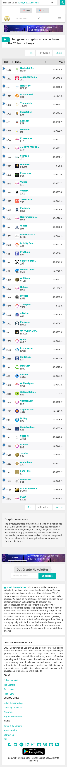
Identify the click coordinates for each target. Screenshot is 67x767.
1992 (8, 289)
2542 (8, 498)
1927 (8, 201)
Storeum (24, 157)
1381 (8, 78)
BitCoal (24, 297)
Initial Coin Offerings (13, 703)
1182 (8, 315)
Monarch (25, 130)
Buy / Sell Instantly (13, 716)
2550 (8, 245)
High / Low (9, 694)
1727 (8, 140)
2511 (8, 166)
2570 (8, 183)
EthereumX (26, 139)
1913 (8, 464)
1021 (8, 280)
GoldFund (25, 279)
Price (61, 62)
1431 (8, 367)
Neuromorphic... (29, 218)
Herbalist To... (27, 69)
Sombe (24, 454)
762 (8, 148)
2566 (8, 341)
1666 (8, 385)
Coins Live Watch (12, 680)
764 (8, 472)
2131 (8, 218)
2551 (8, 236)
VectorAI (24, 191)
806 (8, 87)
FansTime (25, 472)
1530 (8, 481)
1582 (8, 429)
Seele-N (24, 437)
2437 (8, 262)
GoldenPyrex (27, 384)
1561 (8, 210)
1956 (8, 175)
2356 (8, 358)
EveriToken (26, 113)
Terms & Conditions (13, 726)
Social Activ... (27, 428)
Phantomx (25, 174)
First (30, 52)
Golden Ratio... (28, 393)
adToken (24, 314)
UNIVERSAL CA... (29, 332)
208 (8, 420)
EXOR (23, 498)
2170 (8, 350)
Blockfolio (8, 712)
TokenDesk (26, 200)
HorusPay (25, 86)
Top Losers (9, 689)
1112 (8, 70)
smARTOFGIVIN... (29, 148)
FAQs (6, 739)
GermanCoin (26, 402)
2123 (8, 490)
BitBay (23, 419)
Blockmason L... (28, 235)
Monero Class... (28, 270)
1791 (8, 323)
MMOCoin (25, 366)
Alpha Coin (26, 463)
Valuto (23, 183)
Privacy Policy (10, 730)
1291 (8, 131)
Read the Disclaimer (17, 587)
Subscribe (47, 575)
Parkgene (25, 323)
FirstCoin (25, 209)
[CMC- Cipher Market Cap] (8, 18)
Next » (58, 52)
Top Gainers (9, 685)
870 (8, 122)
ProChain (25, 253)
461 (8, 271)
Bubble (24, 445)
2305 (8, 306)
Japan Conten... (28, 78)
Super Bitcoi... (27, 410)
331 (8, 227)
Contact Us (9, 735)
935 (8, 332)
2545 (8, 402)
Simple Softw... (28, 262)
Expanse (24, 122)
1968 (8, 297)
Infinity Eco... (27, 244)
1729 (8, 113)
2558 (8, 393)
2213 (8, 411)
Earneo (24, 375)
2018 (8, 157)
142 (8, 437)
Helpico (24, 288)
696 (8, 253)
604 (8, 376)
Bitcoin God (26, 95)
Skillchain (25, 358)
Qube (23, 340)
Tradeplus (25, 305)
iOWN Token (26, 349)
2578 (8, 446)
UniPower (25, 165)
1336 (8, 105)
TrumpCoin (26, 104)
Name (18, 62)
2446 (8, 455)
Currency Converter (13, 707)
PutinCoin (25, 480)
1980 (8, 192)
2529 (8, 96)
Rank (6, 62)
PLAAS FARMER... (29, 489)
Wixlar (23, 226)
